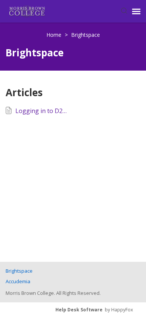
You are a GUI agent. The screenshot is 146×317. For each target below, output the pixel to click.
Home (54, 34)
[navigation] (136, 11)
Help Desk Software (79, 309)
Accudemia (18, 281)
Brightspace (85, 34)
